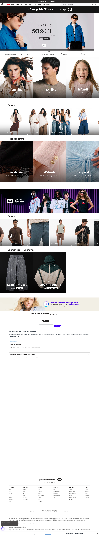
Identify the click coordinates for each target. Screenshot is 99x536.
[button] (75, 4)
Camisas (24, 491)
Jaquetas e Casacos (26, 499)
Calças (10, 491)
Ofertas (8, 4)
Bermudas (24, 493)
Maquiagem (87, 491)
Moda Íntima (11, 501)
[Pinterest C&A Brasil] (49, 482)
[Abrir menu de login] (92, 4)
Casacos (10, 497)
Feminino (12, 4)
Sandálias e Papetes (56, 495)
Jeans (44, 4)
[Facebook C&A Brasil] (54, 482)
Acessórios (87, 497)
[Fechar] (97, 534)
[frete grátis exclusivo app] (49, 12)
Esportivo (39, 4)
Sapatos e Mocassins (56, 491)
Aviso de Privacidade (48, 534)
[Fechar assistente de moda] (17, 522)
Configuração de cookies (69, 533)
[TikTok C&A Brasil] (47, 482)
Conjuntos (40, 491)
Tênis (54, 497)
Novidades (48, 4)
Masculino (17, 4)
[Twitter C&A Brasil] (52, 482)
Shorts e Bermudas (41, 495)
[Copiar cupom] (60, 1)
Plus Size (71, 487)
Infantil (22, 4)
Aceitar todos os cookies (78, 533)
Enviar (57, 325)
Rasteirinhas (55, 493)
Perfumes (86, 489)
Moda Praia (11, 499)
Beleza (26, 4)
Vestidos (10, 493)
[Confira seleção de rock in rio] (49, 212)
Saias (10, 495)
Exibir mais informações (49, 505)
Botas (54, 489)
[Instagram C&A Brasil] (44, 482)
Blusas (10, 489)
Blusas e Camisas (72, 491)
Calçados (34, 4)
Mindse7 (30, 4)
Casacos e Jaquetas (72, 493)
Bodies (39, 489)
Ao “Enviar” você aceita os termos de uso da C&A (49, 328)
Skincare (86, 493)
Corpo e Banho (87, 495)
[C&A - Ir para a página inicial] (2, 4)
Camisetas (24, 489)
